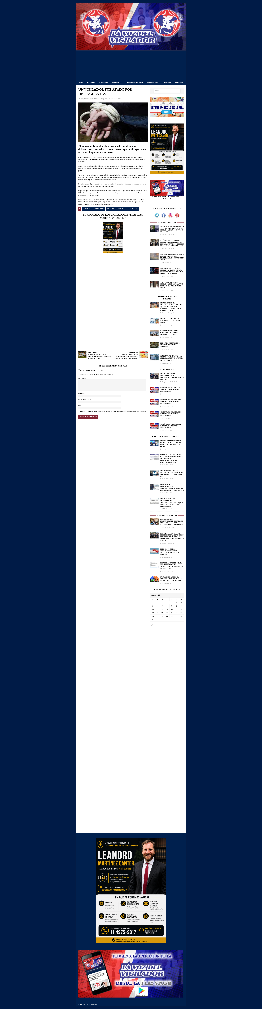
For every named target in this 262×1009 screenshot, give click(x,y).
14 (172, 609)
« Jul (151, 625)
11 (172, 492)
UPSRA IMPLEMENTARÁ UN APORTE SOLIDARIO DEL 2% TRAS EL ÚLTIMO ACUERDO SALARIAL (170, 444)
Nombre (81, 393)
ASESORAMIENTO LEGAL (134, 83)
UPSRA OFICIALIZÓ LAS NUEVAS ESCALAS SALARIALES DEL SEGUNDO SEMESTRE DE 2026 (171, 473)
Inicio (80, 83)
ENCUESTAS (167, 83)
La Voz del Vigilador (101, 99)
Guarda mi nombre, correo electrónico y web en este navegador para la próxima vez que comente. (113, 411)
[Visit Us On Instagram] (170, 218)
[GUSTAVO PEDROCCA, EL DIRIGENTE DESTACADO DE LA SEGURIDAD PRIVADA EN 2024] (154, 581)
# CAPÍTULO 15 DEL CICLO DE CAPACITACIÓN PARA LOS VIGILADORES (170, 426)
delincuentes (98, 209)
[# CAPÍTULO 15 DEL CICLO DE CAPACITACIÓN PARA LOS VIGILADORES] (154, 428)
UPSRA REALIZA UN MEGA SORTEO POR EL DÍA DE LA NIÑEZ (170, 321)
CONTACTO (179, 83)
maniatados (122, 209)
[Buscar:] (167, 91)
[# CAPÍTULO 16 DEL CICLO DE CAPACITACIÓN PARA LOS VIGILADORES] (154, 416)
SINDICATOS (103, 83)
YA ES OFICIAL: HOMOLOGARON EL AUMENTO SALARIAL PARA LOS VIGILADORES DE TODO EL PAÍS (172, 487)
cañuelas (87, 209)
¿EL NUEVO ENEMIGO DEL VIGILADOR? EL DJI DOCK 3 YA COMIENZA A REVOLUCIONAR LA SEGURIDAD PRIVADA (171, 271)
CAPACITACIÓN (153, 83)
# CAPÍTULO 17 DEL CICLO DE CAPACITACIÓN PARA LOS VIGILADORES (170, 402)
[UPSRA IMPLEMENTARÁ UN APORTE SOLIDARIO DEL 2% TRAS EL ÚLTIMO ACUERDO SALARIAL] (154, 445)
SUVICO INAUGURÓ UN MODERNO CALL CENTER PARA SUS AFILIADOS (170, 333)
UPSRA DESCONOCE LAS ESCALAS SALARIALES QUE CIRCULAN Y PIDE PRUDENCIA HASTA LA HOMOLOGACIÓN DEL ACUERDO (171, 502)
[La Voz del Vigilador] (131, 49)
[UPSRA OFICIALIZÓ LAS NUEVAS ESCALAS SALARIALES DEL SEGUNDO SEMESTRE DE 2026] (154, 475)
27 (167, 616)
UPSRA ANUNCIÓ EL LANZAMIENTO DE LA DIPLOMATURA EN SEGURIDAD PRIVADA (172, 376)
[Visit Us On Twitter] (157, 218)
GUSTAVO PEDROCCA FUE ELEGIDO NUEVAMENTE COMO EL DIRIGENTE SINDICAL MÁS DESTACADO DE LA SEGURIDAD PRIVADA (172, 537)
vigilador (133, 209)
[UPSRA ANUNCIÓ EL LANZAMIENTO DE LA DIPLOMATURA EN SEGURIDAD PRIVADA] (154, 378)
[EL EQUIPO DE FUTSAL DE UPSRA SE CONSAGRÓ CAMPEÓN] (154, 347)
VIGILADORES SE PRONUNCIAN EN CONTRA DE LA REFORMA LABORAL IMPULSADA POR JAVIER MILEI (171, 522)
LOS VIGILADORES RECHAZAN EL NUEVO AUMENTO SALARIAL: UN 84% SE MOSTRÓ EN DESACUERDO (171, 566)
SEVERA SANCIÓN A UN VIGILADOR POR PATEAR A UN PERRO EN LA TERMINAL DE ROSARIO (171, 285)
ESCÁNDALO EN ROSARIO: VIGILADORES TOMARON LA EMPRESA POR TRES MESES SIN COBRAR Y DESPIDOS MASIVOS (172, 243)
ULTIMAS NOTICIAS (167, 222)
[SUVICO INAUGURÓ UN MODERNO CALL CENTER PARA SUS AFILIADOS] (154, 335)
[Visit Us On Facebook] (163, 218)
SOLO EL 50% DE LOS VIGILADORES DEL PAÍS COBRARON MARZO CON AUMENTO (169, 552)
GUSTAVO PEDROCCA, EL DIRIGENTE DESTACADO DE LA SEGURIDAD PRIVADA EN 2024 (171, 579)
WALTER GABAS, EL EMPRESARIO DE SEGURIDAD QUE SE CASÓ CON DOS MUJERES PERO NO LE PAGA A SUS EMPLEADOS (171, 306)
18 (172, 465)
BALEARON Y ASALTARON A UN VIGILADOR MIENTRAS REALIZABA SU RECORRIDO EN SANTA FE (172, 257)
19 (162, 613)
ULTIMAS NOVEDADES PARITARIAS (166, 437)
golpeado (110, 209)
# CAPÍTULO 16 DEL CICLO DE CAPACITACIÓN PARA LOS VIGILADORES (170, 414)
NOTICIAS (91, 83)
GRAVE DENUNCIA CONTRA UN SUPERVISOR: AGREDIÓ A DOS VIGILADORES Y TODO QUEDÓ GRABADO (172, 229)
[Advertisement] (131, 65)
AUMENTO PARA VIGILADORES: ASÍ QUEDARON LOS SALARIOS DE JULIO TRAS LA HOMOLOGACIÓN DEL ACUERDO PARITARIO (172, 458)
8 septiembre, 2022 (87, 99)
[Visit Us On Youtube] (177, 218)
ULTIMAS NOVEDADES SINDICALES (167, 298)
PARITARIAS (116, 83)
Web (79, 405)
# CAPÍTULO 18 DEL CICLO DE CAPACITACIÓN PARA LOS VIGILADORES (170, 390)
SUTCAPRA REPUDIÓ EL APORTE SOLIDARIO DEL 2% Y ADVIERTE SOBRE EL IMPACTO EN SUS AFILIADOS (171, 358)
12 (172, 449)
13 (172, 571)
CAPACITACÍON (167, 370)
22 (176, 382)
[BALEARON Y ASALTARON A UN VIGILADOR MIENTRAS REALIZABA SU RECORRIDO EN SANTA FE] (154, 258)
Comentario (82, 378)
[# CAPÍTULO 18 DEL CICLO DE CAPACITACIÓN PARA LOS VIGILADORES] (154, 392)
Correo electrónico (84, 399)
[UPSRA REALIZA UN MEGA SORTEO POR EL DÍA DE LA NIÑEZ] (154, 323)
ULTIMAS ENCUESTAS (167, 515)
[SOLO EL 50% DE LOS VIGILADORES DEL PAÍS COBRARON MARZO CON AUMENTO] (154, 553)
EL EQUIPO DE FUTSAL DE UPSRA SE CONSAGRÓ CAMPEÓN (170, 345)
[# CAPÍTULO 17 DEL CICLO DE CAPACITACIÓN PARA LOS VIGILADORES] (154, 404)
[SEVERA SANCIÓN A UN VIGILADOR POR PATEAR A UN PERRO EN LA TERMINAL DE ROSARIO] (154, 286)
